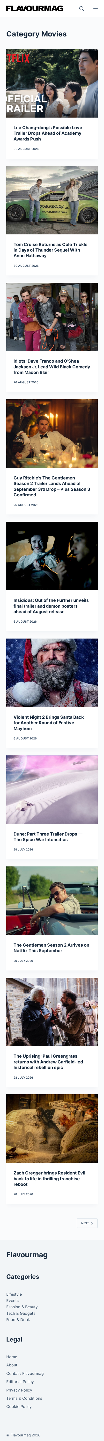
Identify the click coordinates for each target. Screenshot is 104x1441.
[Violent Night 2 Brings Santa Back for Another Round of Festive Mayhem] (52, 673)
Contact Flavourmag (25, 1373)
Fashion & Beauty (22, 1306)
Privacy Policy (19, 1390)
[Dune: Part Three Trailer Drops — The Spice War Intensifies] (52, 789)
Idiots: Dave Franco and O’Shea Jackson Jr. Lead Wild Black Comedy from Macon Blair (52, 366)
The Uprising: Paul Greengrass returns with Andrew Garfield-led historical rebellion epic (48, 1062)
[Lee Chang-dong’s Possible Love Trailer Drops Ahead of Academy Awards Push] (52, 83)
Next (85, 1223)
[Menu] (95, 8)
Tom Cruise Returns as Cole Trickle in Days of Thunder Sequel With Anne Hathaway (51, 250)
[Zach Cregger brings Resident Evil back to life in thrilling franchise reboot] (52, 1128)
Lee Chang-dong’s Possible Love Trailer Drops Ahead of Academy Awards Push (48, 133)
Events (12, 1300)
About (11, 1365)
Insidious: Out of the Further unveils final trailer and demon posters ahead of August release (51, 606)
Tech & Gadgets (20, 1313)
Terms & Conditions (24, 1398)
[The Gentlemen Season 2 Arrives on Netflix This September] (52, 900)
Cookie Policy (19, 1406)
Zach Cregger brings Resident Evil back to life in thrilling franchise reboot (49, 1178)
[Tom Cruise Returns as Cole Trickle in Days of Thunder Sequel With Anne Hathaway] (52, 200)
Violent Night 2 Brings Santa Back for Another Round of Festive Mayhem (49, 723)
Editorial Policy (20, 1381)
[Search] (81, 8)
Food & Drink (18, 1319)
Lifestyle (14, 1294)
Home (11, 1356)
